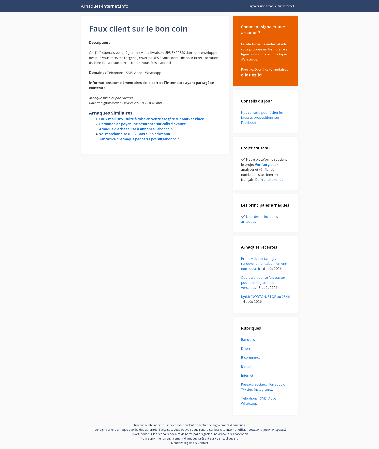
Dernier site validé (269, 179)
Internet (247, 375)
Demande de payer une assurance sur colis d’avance (142, 124)
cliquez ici (252, 75)
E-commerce (251, 357)
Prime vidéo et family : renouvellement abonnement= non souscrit (264, 263)
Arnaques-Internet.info (104, 6)
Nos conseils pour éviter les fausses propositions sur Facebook (262, 117)
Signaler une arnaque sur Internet (271, 6)
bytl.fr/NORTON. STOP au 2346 (265, 296)
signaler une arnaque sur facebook (224, 434)
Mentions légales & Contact (189, 443)
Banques (248, 339)
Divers (246, 348)
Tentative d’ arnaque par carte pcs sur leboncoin (139, 139)
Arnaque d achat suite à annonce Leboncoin (136, 129)
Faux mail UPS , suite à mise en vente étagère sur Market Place (151, 119)
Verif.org (262, 164)
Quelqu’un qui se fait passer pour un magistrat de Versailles (263, 282)
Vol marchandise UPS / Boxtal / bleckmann (134, 134)
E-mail (246, 366)
